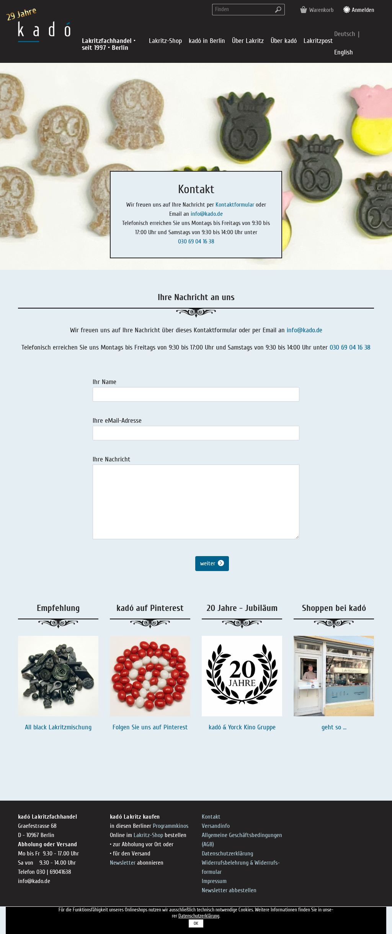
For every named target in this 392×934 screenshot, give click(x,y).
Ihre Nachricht (111, 459)
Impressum (214, 881)
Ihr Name (104, 382)
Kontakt (211, 816)
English (343, 52)
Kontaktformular (235, 204)
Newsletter (123, 862)
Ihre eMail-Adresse (117, 421)
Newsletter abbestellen (229, 890)
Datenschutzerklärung (227, 853)
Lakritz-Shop (148, 835)
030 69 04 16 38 (196, 241)
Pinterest (175, 727)
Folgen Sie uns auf (138, 727)
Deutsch (345, 34)
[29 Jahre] (44, 31)
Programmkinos (170, 825)
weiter (207, 563)
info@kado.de (207, 213)
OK (196, 923)
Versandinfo (216, 825)
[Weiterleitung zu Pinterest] (150, 676)
